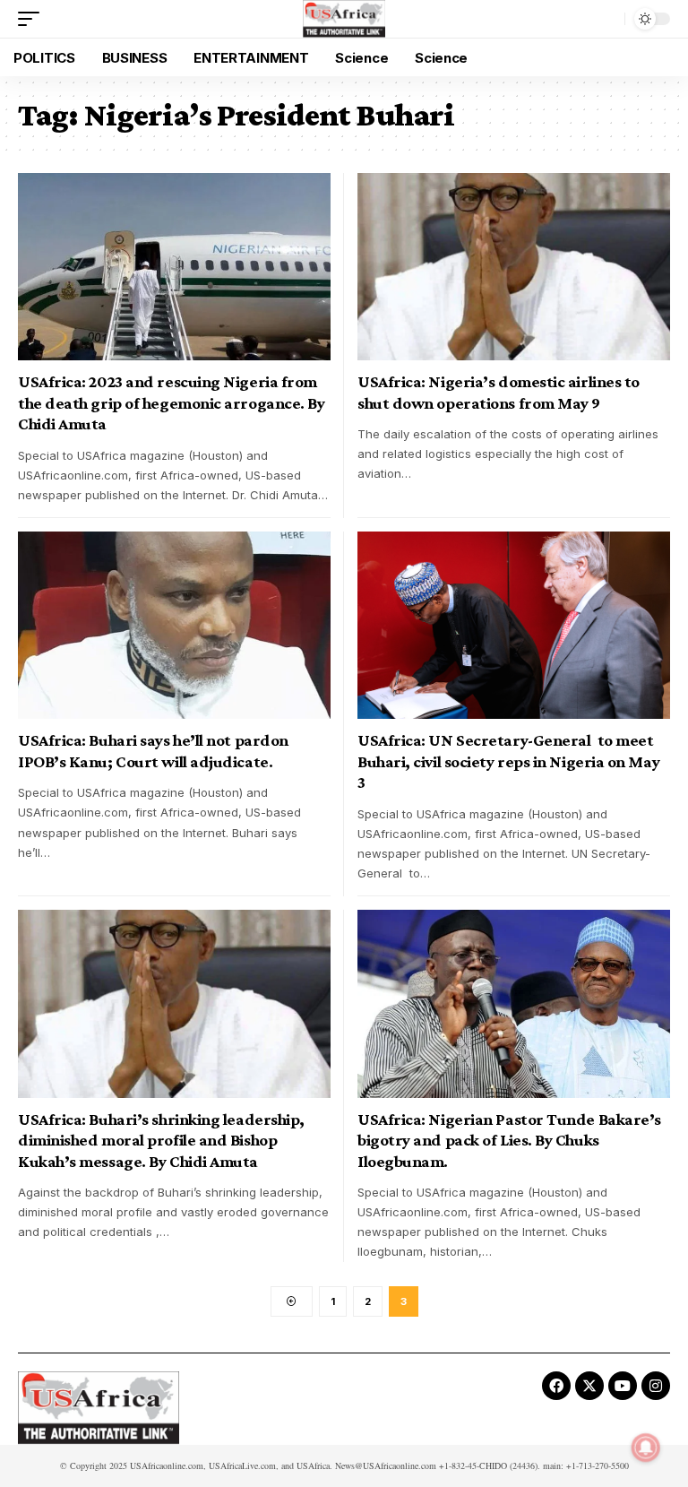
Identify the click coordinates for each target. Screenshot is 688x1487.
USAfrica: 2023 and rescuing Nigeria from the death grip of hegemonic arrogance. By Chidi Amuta (171, 402)
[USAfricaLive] (344, 19)
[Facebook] (556, 1385)
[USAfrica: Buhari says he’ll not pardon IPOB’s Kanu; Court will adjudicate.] (174, 625)
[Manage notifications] (646, 1447)
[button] (33, 19)
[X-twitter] (589, 1385)
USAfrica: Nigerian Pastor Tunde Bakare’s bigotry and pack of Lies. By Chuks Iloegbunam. (509, 1140)
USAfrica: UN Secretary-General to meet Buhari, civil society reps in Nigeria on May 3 (508, 761)
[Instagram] (655, 1385)
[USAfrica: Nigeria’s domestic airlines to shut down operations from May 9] (513, 266)
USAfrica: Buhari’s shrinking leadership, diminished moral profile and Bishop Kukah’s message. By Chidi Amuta (161, 1140)
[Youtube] (622, 1385)
